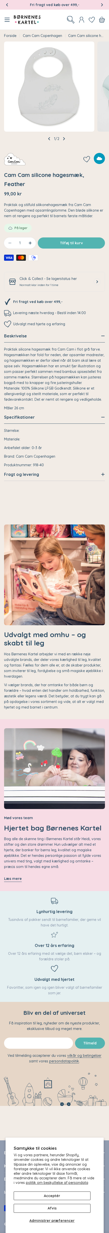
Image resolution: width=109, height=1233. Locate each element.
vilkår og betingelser (84, 1055)
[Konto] (82, 20)
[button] (7, 5)
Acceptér (52, 1196)
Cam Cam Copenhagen (42, 35)
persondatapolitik (64, 1061)
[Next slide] (64, 139)
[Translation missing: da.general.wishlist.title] (92, 20)
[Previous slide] (49, 139)
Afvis (52, 1208)
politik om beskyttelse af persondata (57, 1182)
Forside (10, 35)
